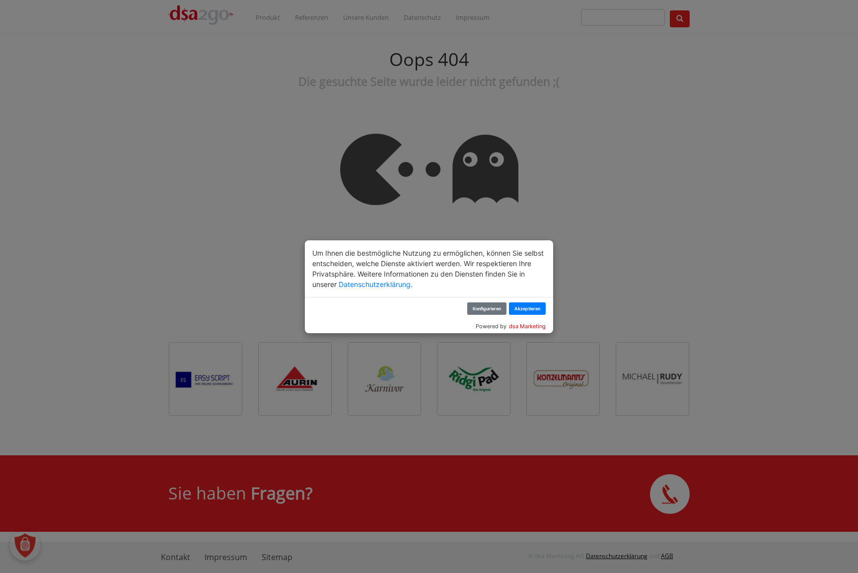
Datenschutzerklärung (375, 284)
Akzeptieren (527, 308)
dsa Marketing (527, 326)
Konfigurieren (487, 308)
